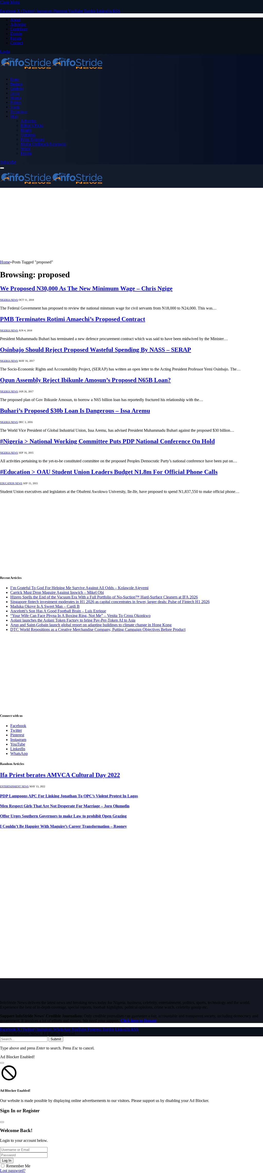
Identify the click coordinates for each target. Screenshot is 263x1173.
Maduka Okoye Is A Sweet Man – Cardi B (45, 606)
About (15, 19)
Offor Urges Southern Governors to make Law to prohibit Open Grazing (63, 816)
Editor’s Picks (32, 125)
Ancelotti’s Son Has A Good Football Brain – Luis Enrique (58, 611)
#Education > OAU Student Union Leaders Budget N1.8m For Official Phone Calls (109, 472)
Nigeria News (9, 299)
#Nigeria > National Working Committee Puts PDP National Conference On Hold (107, 441)
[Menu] (2, 168)
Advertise (18, 24)
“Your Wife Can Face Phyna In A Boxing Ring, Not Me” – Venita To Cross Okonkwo (80, 615)
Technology (18, 112)
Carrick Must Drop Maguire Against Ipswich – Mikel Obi (57, 592)
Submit (56, 1039)
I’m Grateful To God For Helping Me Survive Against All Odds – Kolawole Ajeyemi (79, 588)
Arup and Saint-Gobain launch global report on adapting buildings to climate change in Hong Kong (91, 625)
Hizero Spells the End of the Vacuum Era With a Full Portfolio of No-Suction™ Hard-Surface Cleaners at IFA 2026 (104, 597)
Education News (11, 483)
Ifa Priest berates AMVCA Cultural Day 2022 (60, 775)
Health (26, 130)
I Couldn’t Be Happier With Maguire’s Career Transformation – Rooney (63, 826)
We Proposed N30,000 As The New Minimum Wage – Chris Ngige (86, 288)
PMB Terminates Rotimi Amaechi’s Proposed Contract (72, 319)
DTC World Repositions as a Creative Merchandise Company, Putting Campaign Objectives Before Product (97, 629)
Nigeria (15, 98)
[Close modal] (2, 1063)
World (26, 148)
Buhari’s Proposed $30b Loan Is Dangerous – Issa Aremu (75, 410)
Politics (15, 102)
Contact (16, 43)
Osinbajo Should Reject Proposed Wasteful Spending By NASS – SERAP (95, 349)
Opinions (28, 135)
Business (16, 84)
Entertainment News (14, 786)
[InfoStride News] (51, 70)
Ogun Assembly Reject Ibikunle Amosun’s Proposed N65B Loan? (85, 380)
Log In (6, 1160)
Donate (16, 33)
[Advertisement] (131, 224)
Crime (14, 93)
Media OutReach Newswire (43, 144)
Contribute (18, 29)
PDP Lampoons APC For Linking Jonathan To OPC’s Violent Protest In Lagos (69, 796)
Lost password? (12, 1170)
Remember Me (18, 1166)
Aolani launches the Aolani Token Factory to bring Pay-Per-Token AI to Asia (72, 620)
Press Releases (32, 139)
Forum (15, 38)
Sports (15, 107)
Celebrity (17, 88)
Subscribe (8, 162)
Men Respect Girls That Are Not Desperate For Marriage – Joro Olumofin (64, 806)
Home (14, 79)
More (14, 116)
